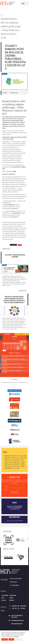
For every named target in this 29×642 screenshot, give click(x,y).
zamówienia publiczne (17, 620)
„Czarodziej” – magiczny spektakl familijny (12, 370)
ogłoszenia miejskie (16, 623)
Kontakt (11, 600)
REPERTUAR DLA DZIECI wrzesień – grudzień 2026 (15, 455)
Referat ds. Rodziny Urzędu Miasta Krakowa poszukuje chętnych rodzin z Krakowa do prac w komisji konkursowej (14, 299)
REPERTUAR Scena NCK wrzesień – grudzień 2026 (15, 457)
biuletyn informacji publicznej (17, 616)
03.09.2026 (4, 362)
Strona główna (3, 14)
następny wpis (23, 290)
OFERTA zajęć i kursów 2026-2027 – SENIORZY (15, 466)
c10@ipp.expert (17, 213)
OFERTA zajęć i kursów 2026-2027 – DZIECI (14, 460)
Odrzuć (11, 639)
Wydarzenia (12, 595)
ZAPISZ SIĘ (14, 492)
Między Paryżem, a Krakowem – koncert (11, 364)
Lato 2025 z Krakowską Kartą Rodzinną (15, 256)
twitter (14, 608)
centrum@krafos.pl (10, 204)
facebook (14, 606)
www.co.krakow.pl (13, 208)
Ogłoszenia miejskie (14, 92)
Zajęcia (3, 600)
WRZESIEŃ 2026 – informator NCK (12, 468)
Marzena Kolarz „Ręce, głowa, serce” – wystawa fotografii (13, 359)
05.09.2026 (4, 365)
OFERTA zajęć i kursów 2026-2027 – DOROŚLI (15, 464)
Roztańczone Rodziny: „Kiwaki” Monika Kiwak (12, 367)
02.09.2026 (4, 357)
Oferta (11, 598)
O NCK (2, 598)
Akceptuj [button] (4, 639)
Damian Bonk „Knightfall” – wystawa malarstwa (13, 355)
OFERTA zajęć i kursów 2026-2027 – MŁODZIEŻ (15, 462)
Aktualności (4, 595)
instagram (23, 606)
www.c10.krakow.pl (13, 217)
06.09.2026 (4, 368)
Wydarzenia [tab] (7, 334)
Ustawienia (18, 639)
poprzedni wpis (6, 249)
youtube (22, 608)
